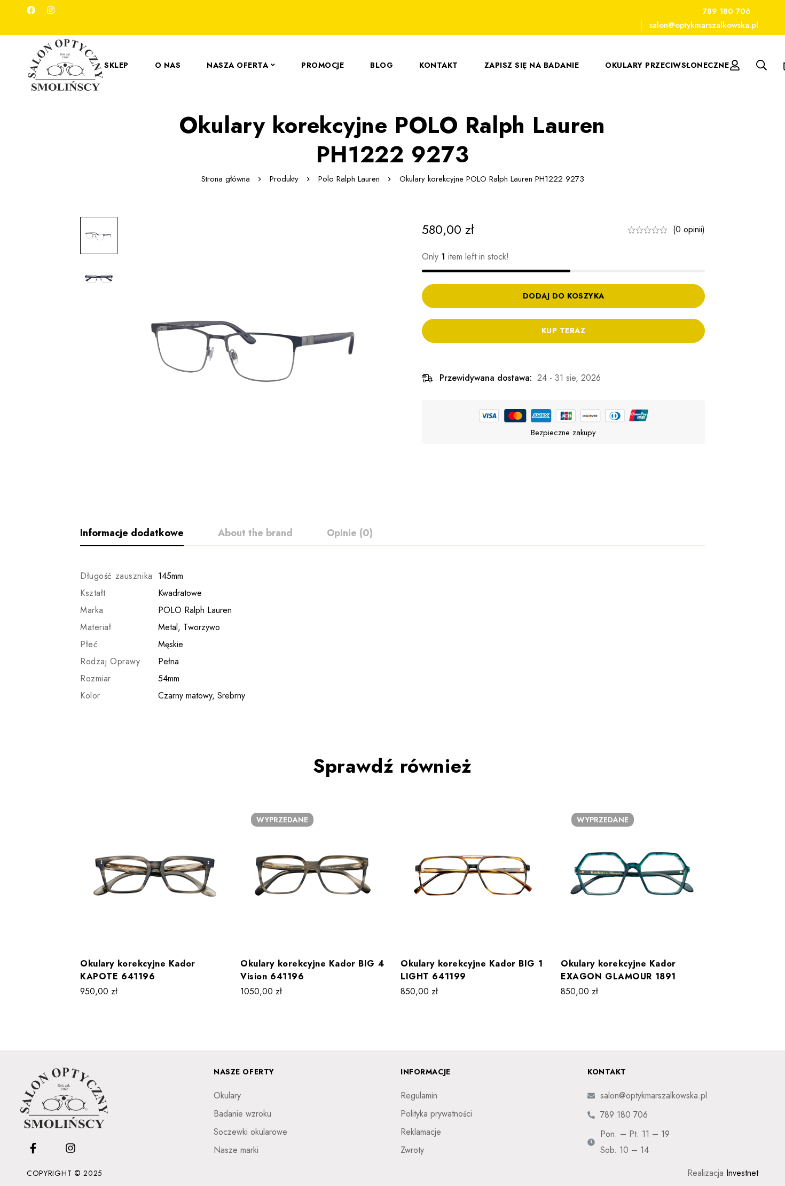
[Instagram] (50, 10)
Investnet (742, 1173)
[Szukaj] (761, 65)
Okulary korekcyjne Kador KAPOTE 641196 (137, 970)
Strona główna (225, 179)
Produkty (284, 179)
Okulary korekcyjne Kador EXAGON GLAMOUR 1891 (618, 970)
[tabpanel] (392, 636)
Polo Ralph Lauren (349, 179)
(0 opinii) (689, 229)
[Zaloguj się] (734, 65)
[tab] (132, 533)
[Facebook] (31, 10)
